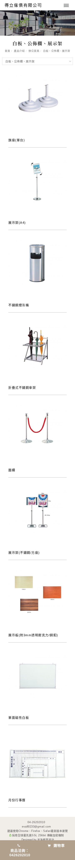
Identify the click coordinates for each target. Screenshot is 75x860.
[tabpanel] (37, 23)
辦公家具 (34, 51)
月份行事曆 (17, 800)
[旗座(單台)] (37, 98)
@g (36, 826)
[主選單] (66, 5)
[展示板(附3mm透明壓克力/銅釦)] (37, 593)
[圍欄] (37, 428)
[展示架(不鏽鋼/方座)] (37, 510)
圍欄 (11, 470)
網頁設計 (48, 839)
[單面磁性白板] (37, 675)
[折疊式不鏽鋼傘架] (37, 345)
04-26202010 (36, 822)
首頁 (7, 51)
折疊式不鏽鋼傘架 (22, 387)
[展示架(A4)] (37, 180)
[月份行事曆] (37, 763)
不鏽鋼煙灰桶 (18, 305)
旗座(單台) (16, 140)
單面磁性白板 (18, 717)
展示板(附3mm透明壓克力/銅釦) (33, 635)
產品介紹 (19, 51)
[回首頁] (23, 5)
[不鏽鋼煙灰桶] (37, 263)
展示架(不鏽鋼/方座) (24, 552)
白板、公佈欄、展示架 (56, 51)
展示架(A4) (17, 222)
